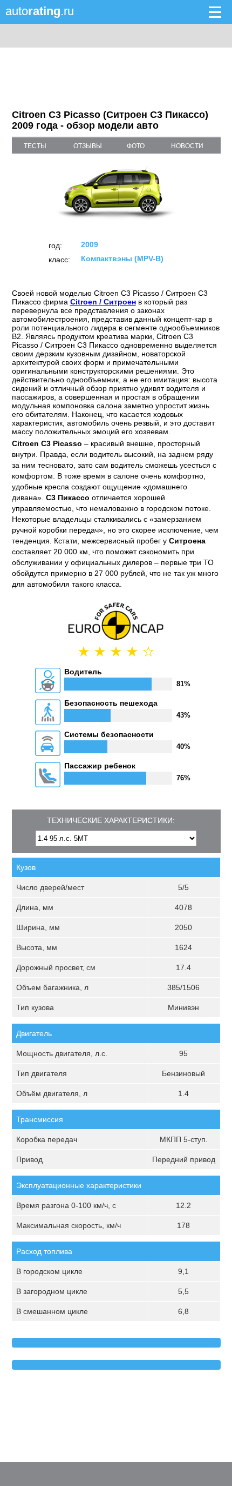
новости (187, 146)
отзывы (87, 146)
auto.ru (39, 11)
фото (136, 146)
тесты (35, 146)
